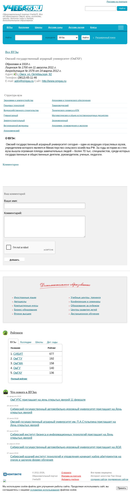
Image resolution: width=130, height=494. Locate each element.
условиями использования (45, 489)
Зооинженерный (60, 120)
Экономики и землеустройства (18, 100)
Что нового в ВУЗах (23, 392)
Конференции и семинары (85, 301)
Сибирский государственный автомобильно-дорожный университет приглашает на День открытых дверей (66, 411)
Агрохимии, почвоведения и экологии (70, 125)
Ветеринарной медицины (16, 125)
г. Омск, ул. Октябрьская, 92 (34, 74)
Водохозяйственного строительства (21, 110)
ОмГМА (18, 363)
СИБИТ (18, 353)
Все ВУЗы (11, 52)
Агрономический (11, 131)
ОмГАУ (17, 372)
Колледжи (24, 27)
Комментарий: (13, 213)
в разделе (50, 37)
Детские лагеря (76, 27)
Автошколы (20, 301)
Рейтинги (16, 332)
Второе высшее (22, 313)
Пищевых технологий (14, 105)
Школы (38, 27)
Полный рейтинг (19, 379)
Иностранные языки (25, 297)
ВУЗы (10, 27)
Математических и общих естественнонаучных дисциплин (80, 115)
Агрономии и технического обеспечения (71, 100)
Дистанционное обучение (85, 313)
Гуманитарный (11, 115)
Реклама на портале (117, 2)
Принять (122, 488)
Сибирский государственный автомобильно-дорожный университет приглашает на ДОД (65, 447)
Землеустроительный (14, 120)
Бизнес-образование (25, 309)
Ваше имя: (10, 200)
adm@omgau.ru (24, 81)
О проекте (66, 472)
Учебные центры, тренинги (86, 297)
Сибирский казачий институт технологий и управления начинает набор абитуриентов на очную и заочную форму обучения (65, 458)
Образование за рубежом (85, 305)
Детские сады (55, 27)
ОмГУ (16, 368)
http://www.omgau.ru (54, 81)
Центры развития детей (84, 309)
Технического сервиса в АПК (65, 110)
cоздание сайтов (99, 479)
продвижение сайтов (118, 479)
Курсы (93, 27)
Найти (8, 37)
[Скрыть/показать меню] (121, 27)
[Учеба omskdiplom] (23, 8)
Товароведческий (60, 105)
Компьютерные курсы (26, 305)
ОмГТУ (17, 358)
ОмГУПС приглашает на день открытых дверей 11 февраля (47, 399)
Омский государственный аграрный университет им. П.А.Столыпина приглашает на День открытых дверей (63, 423)
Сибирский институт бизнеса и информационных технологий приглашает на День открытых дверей (61, 436)
